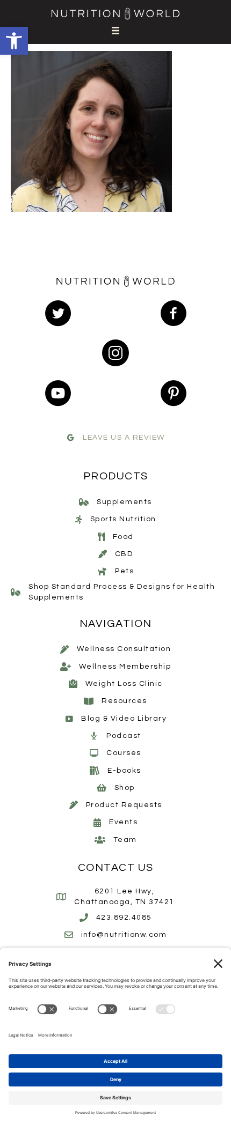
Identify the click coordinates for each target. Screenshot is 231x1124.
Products (115, 476)
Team (125, 840)
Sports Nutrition (123, 519)
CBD (124, 554)
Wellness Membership (125, 666)
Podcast (123, 736)
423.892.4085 (124, 917)
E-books (124, 770)
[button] (14, 41)
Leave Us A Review (124, 437)
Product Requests (124, 805)
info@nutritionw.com (124, 934)
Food (123, 537)
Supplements (124, 502)
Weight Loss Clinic (124, 683)
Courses (123, 753)
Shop (124, 788)
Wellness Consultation (124, 649)
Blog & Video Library (124, 718)
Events (123, 822)
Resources (124, 701)
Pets (124, 571)
